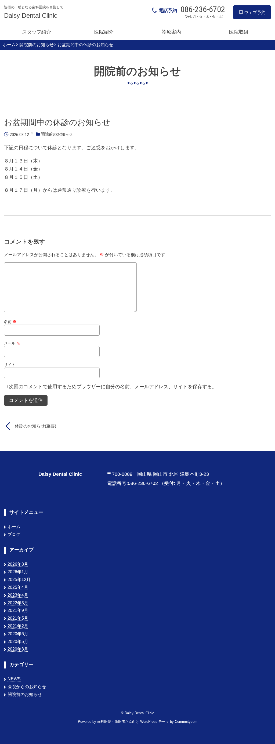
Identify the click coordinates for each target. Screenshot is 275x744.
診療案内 (171, 32)
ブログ (14, 534)
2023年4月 (18, 595)
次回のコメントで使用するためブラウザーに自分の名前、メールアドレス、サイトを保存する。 (113, 386)
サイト (9, 364)
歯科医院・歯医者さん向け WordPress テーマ (133, 722)
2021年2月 (18, 626)
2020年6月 (18, 634)
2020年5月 (18, 641)
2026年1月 (18, 571)
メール (12, 343)
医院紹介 (104, 32)
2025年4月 (18, 587)
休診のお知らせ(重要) (35, 426)
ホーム (9, 45)
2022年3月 (18, 603)
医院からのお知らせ (27, 686)
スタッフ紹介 (36, 32)
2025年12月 (19, 579)
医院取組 (238, 32)
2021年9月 (18, 610)
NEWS (14, 679)
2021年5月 (18, 618)
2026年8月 (18, 564)
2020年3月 (18, 649)
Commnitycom (186, 722)
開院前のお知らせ (36, 45)
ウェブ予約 (254, 12)
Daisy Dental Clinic (30, 15)
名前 (10, 322)
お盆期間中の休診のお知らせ (85, 45)
